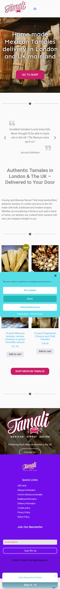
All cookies (30, 290)
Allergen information (26, 490)
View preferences (30, 307)
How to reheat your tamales (30, 494)
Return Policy (23, 516)
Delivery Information (26, 503)
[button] (55, 275)
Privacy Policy (36, 313)
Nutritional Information (27, 499)
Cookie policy (23, 313)
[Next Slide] (55, 137)
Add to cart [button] (15, 354)
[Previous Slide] (5, 137)
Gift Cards (22, 485)
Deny (30, 298)
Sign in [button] (28, 584)
